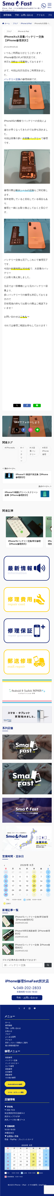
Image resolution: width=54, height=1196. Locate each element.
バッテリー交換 (12, 79)
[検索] (48, 965)
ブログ (9, 31)
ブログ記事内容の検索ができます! (19, 960)
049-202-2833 (29, 988)
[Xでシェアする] (17, 405)
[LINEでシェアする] (37, 405)
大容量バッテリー (31, 138)
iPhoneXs (10, 448)
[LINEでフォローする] (37, 430)
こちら (23, 316)
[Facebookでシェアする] (27, 405)
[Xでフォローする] (16, 430)
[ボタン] (43, 5)
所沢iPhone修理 (45, 451)
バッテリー (22, 454)
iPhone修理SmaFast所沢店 (27, 981)
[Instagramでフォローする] (30, 430)
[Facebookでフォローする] (23, 430)
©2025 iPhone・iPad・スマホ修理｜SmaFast (27, 1185)
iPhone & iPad (23, 31)
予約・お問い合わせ (27, 997)
